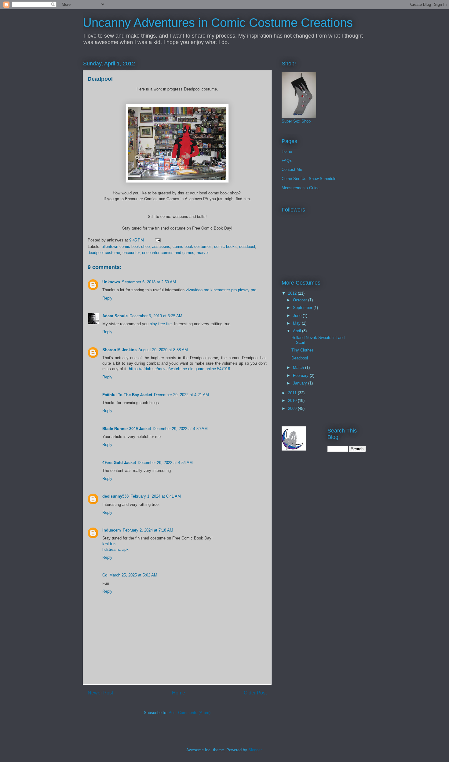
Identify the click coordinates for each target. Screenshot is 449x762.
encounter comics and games (168, 252)
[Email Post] (157, 240)
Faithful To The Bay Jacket (127, 394)
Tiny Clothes (302, 350)
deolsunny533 (115, 496)
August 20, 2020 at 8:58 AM (163, 350)
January (300, 383)
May (297, 323)
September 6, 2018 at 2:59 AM (149, 282)
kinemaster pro (223, 290)
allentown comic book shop (126, 246)
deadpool (247, 246)
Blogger (254, 750)
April (297, 331)
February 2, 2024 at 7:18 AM (148, 530)
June (298, 315)
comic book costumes (192, 246)
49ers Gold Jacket (119, 462)
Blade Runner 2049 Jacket (126, 428)
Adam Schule (115, 316)
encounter (131, 252)
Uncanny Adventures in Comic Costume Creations (218, 22)
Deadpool (299, 358)
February (301, 375)
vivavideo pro (197, 290)
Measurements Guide (300, 188)
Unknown (111, 282)
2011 (293, 393)
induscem (111, 530)
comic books (225, 246)
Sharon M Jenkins (119, 350)
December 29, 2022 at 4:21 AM (181, 394)
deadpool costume (104, 252)
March (299, 367)
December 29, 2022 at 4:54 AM (165, 462)
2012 (293, 293)
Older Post (255, 692)
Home (178, 692)
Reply (107, 298)
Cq (105, 575)
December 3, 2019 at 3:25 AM (156, 316)
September (303, 307)
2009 (293, 408)
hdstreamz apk (115, 549)
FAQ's (287, 160)
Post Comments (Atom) (189, 712)
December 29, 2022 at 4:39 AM (180, 428)
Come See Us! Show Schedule (309, 178)
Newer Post (100, 692)
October (300, 300)
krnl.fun (108, 544)
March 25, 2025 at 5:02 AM (133, 575)
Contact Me (292, 169)
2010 (293, 400)
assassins (161, 246)
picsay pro (247, 290)
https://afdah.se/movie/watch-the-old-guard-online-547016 (179, 368)
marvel (203, 252)
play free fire (161, 324)
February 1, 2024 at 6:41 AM (155, 496)
